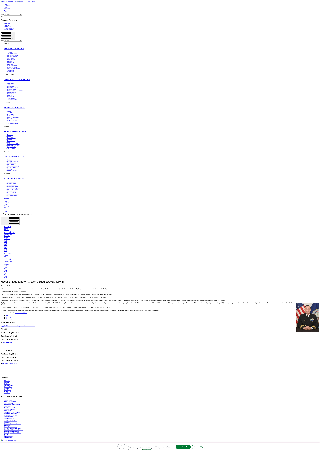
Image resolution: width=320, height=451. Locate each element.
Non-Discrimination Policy (10, 421)
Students (6, 237)
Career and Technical (9, 233)
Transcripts (7, 8)
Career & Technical (12, 161)
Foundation (7, 236)
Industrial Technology (13, 166)
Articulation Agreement (10, 409)
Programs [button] (6, 151)
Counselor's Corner (12, 87)
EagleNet (6, 7)
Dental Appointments (12, 117)
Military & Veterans (12, 167)
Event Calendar (11, 64)
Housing (9, 95)
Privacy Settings (199, 447)
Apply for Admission (6, 326)
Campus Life (7, 231)
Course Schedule (11, 89)
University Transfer (12, 170)
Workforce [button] (7, 173)
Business (9, 160)
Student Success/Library (13, 144)
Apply (5, 4)
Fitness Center (11, 119)
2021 (5, 248)
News (5, 213)
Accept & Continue (183, 447)
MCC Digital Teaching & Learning (10, 363)
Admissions (7, 23)
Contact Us (7, 5)
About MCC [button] (7, 43)
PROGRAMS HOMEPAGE (14, 156)
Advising (6, 25)
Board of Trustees (12, 56)
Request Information (29, 326)
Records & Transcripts (13, 145)
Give (5, 11)
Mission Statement (12, 67)
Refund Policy (7, 425)
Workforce (7, 239)
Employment (10, 62)
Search (2, 14)
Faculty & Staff (8, 234)
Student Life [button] (7, 126)
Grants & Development (13, 188)
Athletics (6, 230)
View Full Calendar (7, 342)
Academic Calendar (12, 55)
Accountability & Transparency (12, 404)
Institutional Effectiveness (10, 413)
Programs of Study (12, 96)
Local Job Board (11, 192)
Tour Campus (10, 98)
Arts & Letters (11, 113)
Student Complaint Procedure (11, 431)
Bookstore (10, 135)
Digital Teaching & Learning (14, 90)
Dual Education (11, 92)
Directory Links (5, 224)
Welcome (9, 52)
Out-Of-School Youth (13, 194)
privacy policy (146, 449)
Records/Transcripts (9, 28)
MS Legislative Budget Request (12, 412)
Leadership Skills (11, 191)
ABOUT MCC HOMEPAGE (14, 49)
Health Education (11, 164)
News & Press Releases (13, 68)
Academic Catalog (12, 53)
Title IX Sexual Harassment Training (13, 430)
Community (9, 318)
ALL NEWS (7, 227)
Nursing (9, 169)
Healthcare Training (12, 189)
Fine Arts (9, 139)
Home (5, 211)
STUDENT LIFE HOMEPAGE (15, 131)
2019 (5, 251)
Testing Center (11, 148)
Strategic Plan (7, 434)
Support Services (11, 147)
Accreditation (7, 406)
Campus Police (11, 59)
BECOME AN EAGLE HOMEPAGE (17, 80)
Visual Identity (11, 70)
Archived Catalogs (8, 403)
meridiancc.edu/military (21, 313)
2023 (5, 245)
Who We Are (10, 71)
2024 (5, 243)
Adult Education (11, 182)
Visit (5, 10)
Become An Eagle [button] (9, 74)
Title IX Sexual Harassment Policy (12, 428)
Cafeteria (9, 136)
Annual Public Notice (9, 407)
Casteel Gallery (11, 116)
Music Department (12, 120)
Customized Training (12, 186)
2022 (5, 246)
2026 (5, 240)
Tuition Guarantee (9, 29)
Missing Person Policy (9, 418)
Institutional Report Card (10, 415)
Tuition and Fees (8, 437)
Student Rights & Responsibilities (12, 433)
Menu (12, 39)
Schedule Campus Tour (18, 326)
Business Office (11, 86)
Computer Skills (11, 183)
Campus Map (10, 58)
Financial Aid (7, 26)
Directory (9, 61)
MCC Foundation (12, 65)
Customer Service (12, 185)
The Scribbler (10, 122)
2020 (5, 249)
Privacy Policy (7, 422)
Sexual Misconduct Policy (10, 427)
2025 (5, 242)
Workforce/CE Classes (13, 123)
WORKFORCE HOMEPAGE (15, 178)
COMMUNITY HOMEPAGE (14, 108)
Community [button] (7, 102)
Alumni (9, 111)
